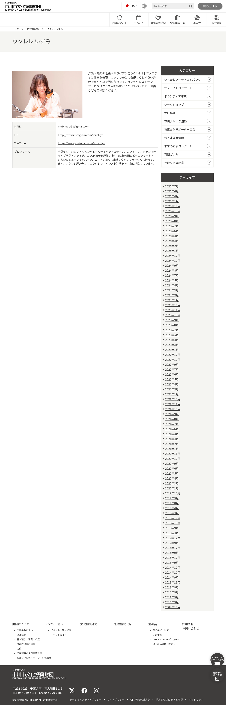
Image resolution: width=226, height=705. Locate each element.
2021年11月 (172, 404)
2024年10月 (172, 260)
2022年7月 (172, 369)
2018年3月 (172, 533)
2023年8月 (172, 325)
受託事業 (170, 113)
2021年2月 (172, 444)
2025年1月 (172, 250)
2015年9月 (172, 562)
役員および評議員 (26, 644)
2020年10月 (172, 458)
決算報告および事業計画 (29, 653)
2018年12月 (172, 518)
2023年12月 (172, 305)
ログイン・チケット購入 (217, 658)
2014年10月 (172, 572)
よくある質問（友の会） (165, 644)
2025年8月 (172, 221)
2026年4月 (172, 196)
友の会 (197, 22)
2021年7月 (172, 424)
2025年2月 (172, 245)
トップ (15, 28)
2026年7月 (172, 186)
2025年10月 (172, 211)
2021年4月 (172, 434)
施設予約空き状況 (217, 673)
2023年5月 (172, 335)
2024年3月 (172, 290)
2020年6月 (172, 468)
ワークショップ (174, 104)
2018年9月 (172, 528)
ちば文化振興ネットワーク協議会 (34, 658)
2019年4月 (172, 508)
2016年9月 (172, 552)
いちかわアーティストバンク (182, 79)
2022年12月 (172, 354)
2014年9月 (172, 577)
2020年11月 (172, 453)
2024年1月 (172, 300)
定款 (19, 648)
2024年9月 (172, 265)
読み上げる (210, 6)
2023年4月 (172, 340)
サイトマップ (196, 699)
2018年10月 (172, 523)
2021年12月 (172, 399)
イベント (139, 22)
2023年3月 (172, 345)
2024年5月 (172, 280)
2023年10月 (172, 315)
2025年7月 (172, 226)
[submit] (190, 6)
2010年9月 (172, 602)
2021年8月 (172, 419)
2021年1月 (172, 448)
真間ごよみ (171, 154)
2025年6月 (172, 231)
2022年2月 (172, 389)
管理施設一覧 (177, 22)
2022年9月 (172, 364)
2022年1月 (172, 394)
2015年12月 (172, 557)
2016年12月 (172, 548)
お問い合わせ (190, 628)
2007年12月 (172, 607)
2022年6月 (172, 374)
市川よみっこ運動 (175, 121)
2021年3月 (172, 439)
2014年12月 (172, 567)
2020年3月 (172, 483)
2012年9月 (172, 592)
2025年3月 (172, 241)
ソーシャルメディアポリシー (86, 699)
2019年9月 (172, 498)
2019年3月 (172, 513)
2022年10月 (172, 359)
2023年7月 (172, 330)
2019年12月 (172, 493)
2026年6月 (172, 191)
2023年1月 (172, 349)
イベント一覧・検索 (61, 630)
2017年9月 (172, 543)
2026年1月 (172, 201)
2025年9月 (172, 216)
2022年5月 (172, 379)
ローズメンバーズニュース (166, 639)
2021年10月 (172, 409)
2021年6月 (172, 429)
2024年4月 (172, 285)
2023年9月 (172, 320)
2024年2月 (172, 295)
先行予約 (157, 635)
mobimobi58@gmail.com (73, 126)
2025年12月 (172, 206)
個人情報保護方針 (140, 699)
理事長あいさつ (25, 630)
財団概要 (21, 635)
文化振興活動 (158, 22)
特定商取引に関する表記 (169, 699)
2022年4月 (172, 384)
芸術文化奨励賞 (174, 163)
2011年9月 (172, 597)
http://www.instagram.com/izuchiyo (80, 135)
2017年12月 (172, 538)
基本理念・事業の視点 (28, 639)
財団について (119, 22)
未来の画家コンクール (178, 146)
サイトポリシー (116, 699)
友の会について (161, 630)
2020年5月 (172, 473)
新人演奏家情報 (174, 138)
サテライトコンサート (178, 88)
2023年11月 (172, 310)
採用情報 (216, 22)
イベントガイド (59, 635)
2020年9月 (172, 463)
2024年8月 (172, 270)
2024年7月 (172, 275)
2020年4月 (172, 478)
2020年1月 (172, 488)
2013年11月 (172, 582)
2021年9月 (172, 414)
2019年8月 (172, 503)
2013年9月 (172, 587)
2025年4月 (172, 236)
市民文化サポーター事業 (179, 129)
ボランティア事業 (175, 96)
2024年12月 (172, 255)
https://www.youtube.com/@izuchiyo (81, 143)
